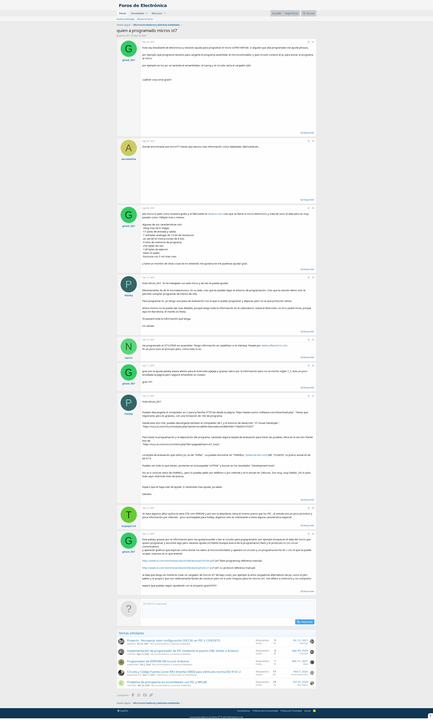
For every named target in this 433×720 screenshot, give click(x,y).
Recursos (157, 13)
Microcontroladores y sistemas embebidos (170, 643)
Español (124, 710)
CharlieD (131, 654)
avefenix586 (133, 664)
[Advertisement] (228, 105)
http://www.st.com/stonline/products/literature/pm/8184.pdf (178, 560)
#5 (313, 339)
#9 (313, 533)
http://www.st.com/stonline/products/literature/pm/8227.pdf (178, 567)
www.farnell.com (257, 455)
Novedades (137, 13)
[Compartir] (308, 42)
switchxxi (131, 643)
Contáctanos (243, 710)
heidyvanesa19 (134, 674)
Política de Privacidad (291, 710)
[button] (146, 13)
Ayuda (307, 710)
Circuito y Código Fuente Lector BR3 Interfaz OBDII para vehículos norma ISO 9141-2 (184, 672)
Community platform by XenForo (216, 717)
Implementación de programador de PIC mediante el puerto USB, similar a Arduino (182, 651)
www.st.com (215, 213)
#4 (313, 277)
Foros (122, 13)
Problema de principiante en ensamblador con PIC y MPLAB (167, 682)
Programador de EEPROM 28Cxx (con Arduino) (158, 661)
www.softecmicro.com (274, 345)
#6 (313, 365)
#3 (313, 208)
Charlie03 (131, 685)
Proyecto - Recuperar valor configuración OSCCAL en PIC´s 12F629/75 (173, 640)
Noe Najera (302, 684)
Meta (305, 664)
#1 (313, 41)
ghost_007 (124, 35)
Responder (308, 132)
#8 (313, 507)
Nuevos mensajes (125, 18)
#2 (313, 141)
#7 (313, 395)
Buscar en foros (145, 18)
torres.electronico (299, 674)
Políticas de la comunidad (265, 710)
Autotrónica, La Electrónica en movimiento (177, 674)
